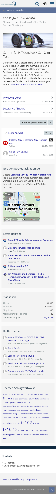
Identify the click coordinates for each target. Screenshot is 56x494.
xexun (5, 438)
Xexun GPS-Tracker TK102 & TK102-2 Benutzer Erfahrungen (26, 339)
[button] (52, 4)
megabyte (36, 406)
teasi (11, 423)
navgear (45, 406)
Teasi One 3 (14, 348)
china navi (29, 394)
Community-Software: (28, 489)
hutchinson (44, 399)
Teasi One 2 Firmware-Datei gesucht (26, 363)
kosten (20, 402)
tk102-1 (36, 423)
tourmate (43, 430)
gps (16, 399)
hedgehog (12, 262)
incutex (6, 402)
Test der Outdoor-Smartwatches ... (28, 84)
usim (18, 434)
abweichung (8, 394)
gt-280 (31, 399)
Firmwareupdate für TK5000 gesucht (26, 371)
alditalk (21, 394)
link (24, 402)
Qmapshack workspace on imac (24, 247)
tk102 (26, 422)
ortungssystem (23, 410)
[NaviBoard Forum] (9, 4)
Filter (49, 133)
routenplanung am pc (12, 417)
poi (18, 413)
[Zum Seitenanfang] (52, 490)
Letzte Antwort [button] (15, 132)
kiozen (10, 283)
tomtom (21, 430)
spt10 (5, 423)
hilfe (37, 399)
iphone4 (13, 402)
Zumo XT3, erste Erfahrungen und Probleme (30, 240)
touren (36, 430)
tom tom (29, 430)
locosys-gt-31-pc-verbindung (15, 406)
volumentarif (26, 434)
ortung (13, 410)
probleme (38, 413)
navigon (6, 410)
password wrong (10, 413)
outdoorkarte (35, 410)
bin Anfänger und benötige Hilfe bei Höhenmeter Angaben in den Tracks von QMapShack (28, 276)
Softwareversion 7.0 (18, 266)
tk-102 (17, 423)
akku (16, 394)
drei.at (37, 394)
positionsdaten (27, 413)
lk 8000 (30, 402)
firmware (8, 398)
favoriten (44, 394)
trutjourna (48, 317)
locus (29, 406)
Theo (10, 251)
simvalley (31, 417)
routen (45, 413)
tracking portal (9, 434)
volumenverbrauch (40, 434)
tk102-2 (10, 429)
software (45, 417)
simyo (38, 417)
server (24, 417)
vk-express (12, 243)
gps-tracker (23, 399)
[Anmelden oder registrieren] (45, 4)
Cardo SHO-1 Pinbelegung (21, 355)
